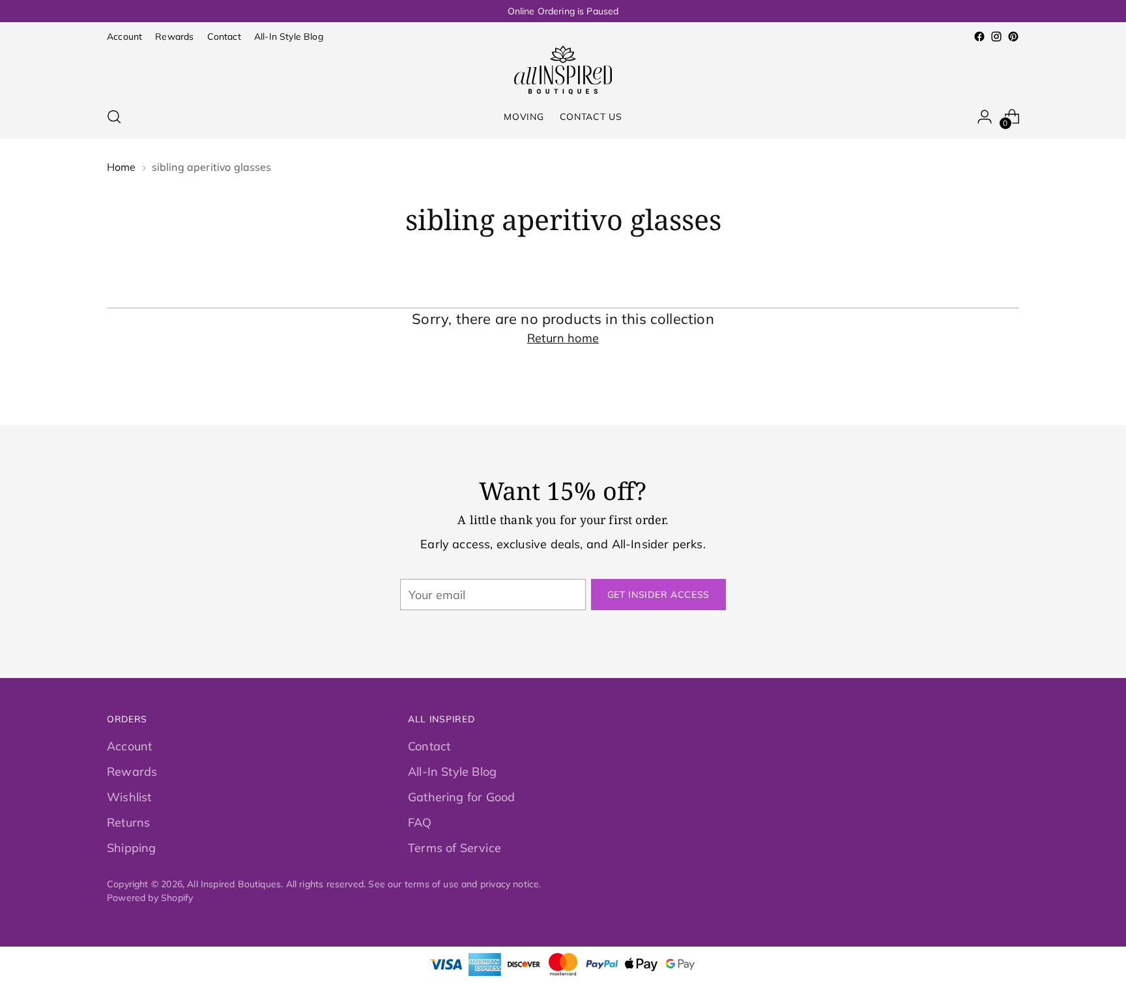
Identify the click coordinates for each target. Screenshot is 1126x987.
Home (121, 166)
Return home (563, 338)
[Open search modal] (114, 117)
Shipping (131, 847)
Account (129, 746)
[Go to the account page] (985, 117)
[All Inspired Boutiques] (563, 70)
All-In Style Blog (452, 771)
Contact (429, 746)
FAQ (420, 822)
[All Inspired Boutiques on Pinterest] (1013, 36)
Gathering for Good (461, 796)
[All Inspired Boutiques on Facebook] (979, 36)
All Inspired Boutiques (234, 883)
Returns (128, 822)
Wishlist (129, 796)
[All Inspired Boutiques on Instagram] (996, 36)
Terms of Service (454, 847)
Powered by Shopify (150, 897)
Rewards (132, 771)
